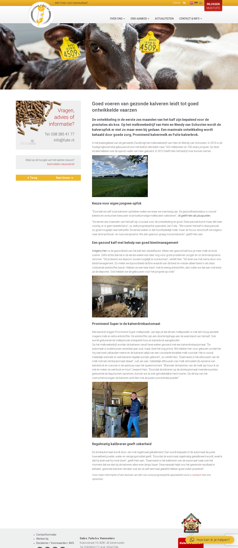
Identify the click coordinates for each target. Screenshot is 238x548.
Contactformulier (46, 534)
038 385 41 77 (62, 134)
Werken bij (42, 538)
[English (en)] (200, 3)
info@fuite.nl (64, 140)
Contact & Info (189, 18)
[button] (209, 540)
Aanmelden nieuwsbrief (60, 164)
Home (176, 2)
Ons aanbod (139, 18)
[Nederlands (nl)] (191, 3)
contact (196, 474)
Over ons (116, 18)
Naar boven (63, 177)
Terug (33, 177)
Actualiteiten (164, 18)
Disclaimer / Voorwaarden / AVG (55, 542)
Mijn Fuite (213, 6)
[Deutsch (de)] (196, 3)
